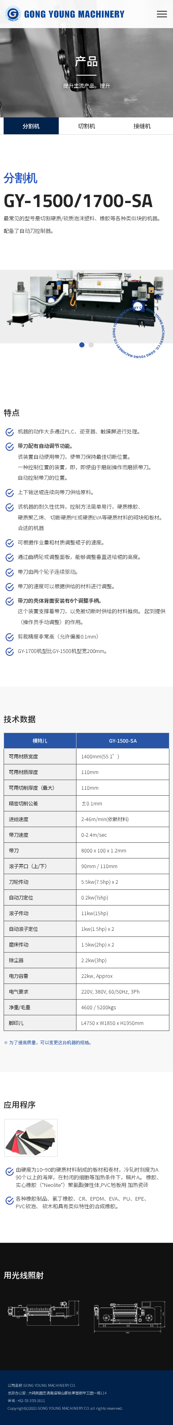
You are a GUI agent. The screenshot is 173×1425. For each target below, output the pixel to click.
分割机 (31, 125)
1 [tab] (81, 345)
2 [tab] (91, 345)
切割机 (86, 125)
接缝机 (142, 125)
